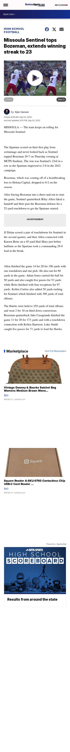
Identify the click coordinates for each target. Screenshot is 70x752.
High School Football (14, 30)
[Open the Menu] (5, 5)
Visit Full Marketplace (55, 351)
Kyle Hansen (22, 112)
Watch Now (60, 5)
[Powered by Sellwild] (61, 544)
